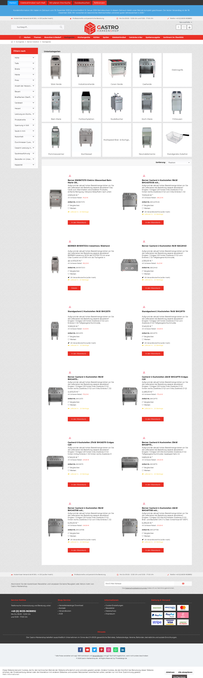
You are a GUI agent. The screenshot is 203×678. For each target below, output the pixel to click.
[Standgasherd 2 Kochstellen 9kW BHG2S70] (55, 330)
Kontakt (62, 608)
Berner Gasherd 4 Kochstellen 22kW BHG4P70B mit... (160, 509)
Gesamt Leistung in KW (24, 148)
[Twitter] (94, 649)
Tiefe (17, 63)
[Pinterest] (101, 649)
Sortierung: (161, 162)
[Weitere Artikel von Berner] (91, 176)
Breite (17, 69)
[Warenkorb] (189, 27)
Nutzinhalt (19, 137)
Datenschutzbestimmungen (136, 588)
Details (74, 288)
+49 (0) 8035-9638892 (23, 611)
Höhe (17, 58)
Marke (17, 75)
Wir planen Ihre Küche (59, 3)
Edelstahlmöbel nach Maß (33, 3)
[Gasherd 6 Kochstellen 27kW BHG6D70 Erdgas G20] (55, 461)
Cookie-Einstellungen (114, 605)
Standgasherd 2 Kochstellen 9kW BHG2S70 (89, 311)
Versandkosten (65, 611)
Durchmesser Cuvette (24, 142)
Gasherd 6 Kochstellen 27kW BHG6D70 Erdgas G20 (91, 443)
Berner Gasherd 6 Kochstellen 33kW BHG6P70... (160, 443)
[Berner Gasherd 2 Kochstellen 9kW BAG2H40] (130, 265)
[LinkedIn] (122, 649)
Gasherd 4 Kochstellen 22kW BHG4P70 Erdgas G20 (165, 378)
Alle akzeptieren (185, 672)
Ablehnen (170, 672)
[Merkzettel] (184, 27)
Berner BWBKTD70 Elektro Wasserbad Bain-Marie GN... (90, 181)
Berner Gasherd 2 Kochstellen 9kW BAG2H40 (164, 246)
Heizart (18, 108)
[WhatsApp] (115, 649)
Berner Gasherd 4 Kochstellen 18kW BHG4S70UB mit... (160, 181)
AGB (61, 614)
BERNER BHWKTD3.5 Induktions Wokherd (89, 246)
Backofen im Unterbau (24, 159)
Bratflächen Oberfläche (24, 97)
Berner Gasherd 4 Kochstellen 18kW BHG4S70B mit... (85, 509)
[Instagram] (108, 649)
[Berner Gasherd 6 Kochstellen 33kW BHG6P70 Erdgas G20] (130, 461)
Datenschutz (111, 611)
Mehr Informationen (11, 674)
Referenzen (99, 3)
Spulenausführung (22, 154)
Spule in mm (20, 131)
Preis (17, 80)
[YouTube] (87, 649)
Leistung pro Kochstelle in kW (25, 114)
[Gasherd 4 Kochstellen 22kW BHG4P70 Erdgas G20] (130, 396)
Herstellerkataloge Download (71, 605)
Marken (12, 3)
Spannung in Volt (22, 125)
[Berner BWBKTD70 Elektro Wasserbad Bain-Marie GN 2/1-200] (55, 199)
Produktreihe (20, 120)
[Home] (20, 37)
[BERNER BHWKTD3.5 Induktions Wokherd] (55, 265)
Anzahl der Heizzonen (23, 86)
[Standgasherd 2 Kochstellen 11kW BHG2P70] (130, 330)
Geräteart (19, 103)
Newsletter (110, 608)
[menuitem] (185, 22)
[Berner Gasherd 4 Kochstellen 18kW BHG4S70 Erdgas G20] (55, 396)
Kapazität (19, 165)
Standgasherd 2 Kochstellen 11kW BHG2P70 (163, 311)
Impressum (110, 614)
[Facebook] (80, 649)
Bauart (17, 92)
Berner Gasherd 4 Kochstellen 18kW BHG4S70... (85, 378)
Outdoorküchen (82, 3)
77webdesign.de (121, 658)
